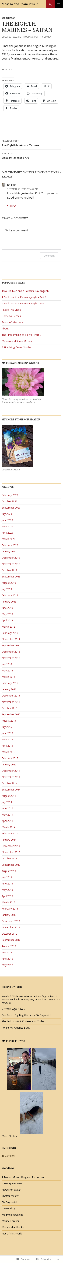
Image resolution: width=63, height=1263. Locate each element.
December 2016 (11, 651)
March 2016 (8, 676)
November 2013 (11, 852)
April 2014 (7, 821)
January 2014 (9, 839)
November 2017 (11, 639)
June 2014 (7, 808)
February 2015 (10, 758)
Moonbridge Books (13, 1227)
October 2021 (9, 501)
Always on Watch (11, 1189)
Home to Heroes (11, 316)
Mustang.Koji (30, 36)
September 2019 (11, 576)
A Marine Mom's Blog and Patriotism (23, 1177)
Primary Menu (59, 4)
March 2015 (8, 752)
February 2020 (10, 545)
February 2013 (10, 908)
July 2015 (7, 727)
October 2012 (9, 933)
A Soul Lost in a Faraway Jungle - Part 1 (24, 297)
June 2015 (7, 733)
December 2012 (11, 921)
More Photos (9, 1136)
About (5, 328)
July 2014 (7, 802)
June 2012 (7, 958)
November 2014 (11, 777)
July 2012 (7, 952)
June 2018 (7, 607)
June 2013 (7, 883)
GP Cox (11, 185)
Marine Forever (10, 1221)
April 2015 (7, 745)
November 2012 (11, 927)
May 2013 (7, 889)
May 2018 (7, 614)
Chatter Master (10, 1196)
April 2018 (7, 620)
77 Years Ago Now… (13, 1008)
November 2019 (11, 564)
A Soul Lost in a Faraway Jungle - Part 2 (24, 303)
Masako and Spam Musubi (21, 4)
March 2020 (8, 539)
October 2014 (9, 783)
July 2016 (7, 664)
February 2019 (10, 595)
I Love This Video (11, 309)
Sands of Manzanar (13, 322)
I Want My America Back (16, 1027)
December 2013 (11, 846)
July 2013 (7, 877)
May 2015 (7, 739)
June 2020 (7, 520)
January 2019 (9, 601)
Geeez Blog (8, 1208)
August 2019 (9, 582)
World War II (9, 18)
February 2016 (10, 683)
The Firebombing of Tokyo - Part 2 (21, 334)
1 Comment (46, 36)
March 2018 (8, 626)
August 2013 (9, 871)
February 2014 (10, 833)
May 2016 (7, 670)
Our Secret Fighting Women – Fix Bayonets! (26, 1015)
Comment (49, 255)
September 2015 (11, 714)
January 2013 (9, 914)
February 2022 (10, 495)
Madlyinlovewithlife (12, 1214)
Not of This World (12, 1233)
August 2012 (9, 946)
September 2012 (11, 940)
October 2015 (9, 708)
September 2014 (11, 789)
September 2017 (11, 645)
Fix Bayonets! (9, 1202)
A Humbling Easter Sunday (16, 347)
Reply (13, 205)
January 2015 (9, 764)
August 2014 (9, 795)
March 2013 (8, 902)
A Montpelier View (12, 1183)
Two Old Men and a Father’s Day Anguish (25, 291)
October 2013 (9, 858)
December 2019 (11, 557)
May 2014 (7, 814)
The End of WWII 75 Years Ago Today (23, 1021)
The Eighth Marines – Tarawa (20, 143)
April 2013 (7, 896)
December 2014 (11, 770)
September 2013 (11, 864)
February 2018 (10, 633)
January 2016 (9, 689)
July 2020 (7, 514)
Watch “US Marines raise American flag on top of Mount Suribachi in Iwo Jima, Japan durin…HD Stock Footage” (31, 999)
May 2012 (7, 965)
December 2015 (11, 695)
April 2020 (7, 532)
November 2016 (11, 658)
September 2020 (11, 507)
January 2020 (9, 551)
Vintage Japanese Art (15, 155)
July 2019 (7, 589)
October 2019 (9, 570)
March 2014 (8, 827)
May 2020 (7, 526)
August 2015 (9, 720)
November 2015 (11, 701)
